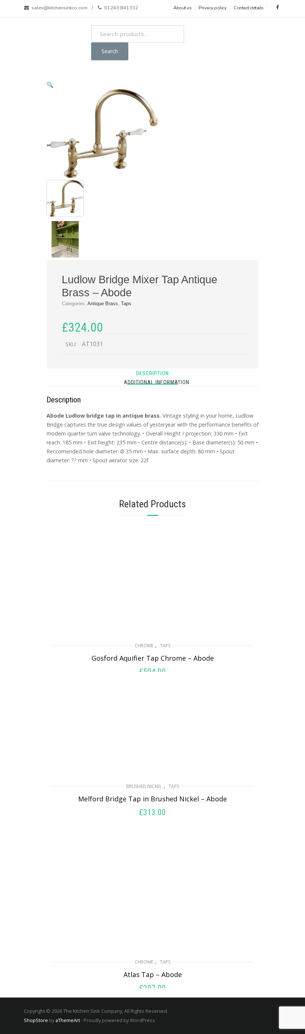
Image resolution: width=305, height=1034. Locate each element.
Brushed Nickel (144, 786)
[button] (50, 84)
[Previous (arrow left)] (13, 517)
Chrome (144, 645)
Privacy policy (213, 7)
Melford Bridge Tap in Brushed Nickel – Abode (152, 798)
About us (182, 7)
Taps (165, 645)
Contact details (249, 7)
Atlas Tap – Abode (152, 974)
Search (110, 51)
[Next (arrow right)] (292, 517)
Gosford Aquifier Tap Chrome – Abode (153, 658)
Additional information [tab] (156, 382)
